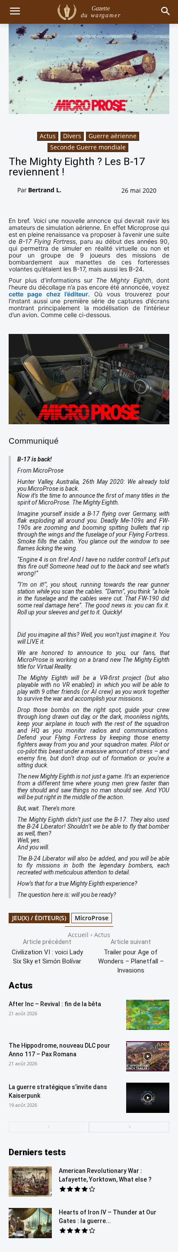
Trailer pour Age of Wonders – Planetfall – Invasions (131, 961)
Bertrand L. (44, 190)
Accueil (78, 935)
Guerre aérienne (113, 136)
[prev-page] (49, 1127)
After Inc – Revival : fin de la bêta (55, 1004)
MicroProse (91, 918)
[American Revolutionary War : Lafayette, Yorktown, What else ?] (30, 1181)
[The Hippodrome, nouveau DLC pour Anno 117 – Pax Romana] (147, 1056)
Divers (72, 136)
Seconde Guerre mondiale (88, 147)
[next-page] (129, 1127)
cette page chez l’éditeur (48, 294)
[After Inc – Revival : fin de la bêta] (147, 1015)
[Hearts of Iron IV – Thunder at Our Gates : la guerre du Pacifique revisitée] (30, 1223)
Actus (48, 136)
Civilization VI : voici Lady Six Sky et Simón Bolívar (47, 956)
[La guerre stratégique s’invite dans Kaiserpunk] (147, 1098)
